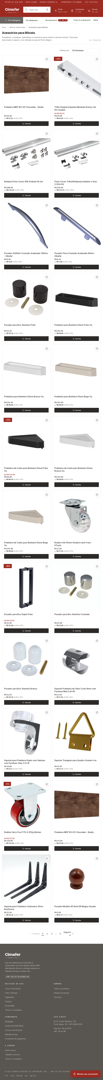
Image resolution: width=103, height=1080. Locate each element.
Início (4, 27)
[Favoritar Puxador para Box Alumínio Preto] (46, 277)
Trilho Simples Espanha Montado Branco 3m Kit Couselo (75, 108)
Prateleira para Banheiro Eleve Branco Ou (24, 396)
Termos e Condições (13, 1010)
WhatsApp (9, 1022)
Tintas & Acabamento (82, 20)
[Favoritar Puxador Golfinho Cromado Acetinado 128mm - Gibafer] (46, 205)
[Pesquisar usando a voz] (47, 10)
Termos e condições (13, 1059)
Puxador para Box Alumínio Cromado (72, 614)
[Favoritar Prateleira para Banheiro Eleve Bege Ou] (97, 348)
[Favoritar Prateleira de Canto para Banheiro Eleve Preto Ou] (46, 420)
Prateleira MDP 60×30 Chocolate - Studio (24, 107)
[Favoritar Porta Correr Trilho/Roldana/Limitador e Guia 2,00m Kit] (97, 133)
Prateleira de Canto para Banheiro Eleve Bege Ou (26, 544)
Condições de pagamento (15, 1039)
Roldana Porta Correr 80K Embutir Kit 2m (23, 181)
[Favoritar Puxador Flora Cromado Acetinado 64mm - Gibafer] (97, 205)
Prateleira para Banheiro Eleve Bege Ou (73, 396)
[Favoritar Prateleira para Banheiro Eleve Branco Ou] (46, 348)
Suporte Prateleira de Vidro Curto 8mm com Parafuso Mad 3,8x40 (75, 690)
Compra (8, 1001)
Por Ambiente (32, 20)
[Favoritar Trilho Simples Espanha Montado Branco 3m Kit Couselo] (97, 59)
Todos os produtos (61, 989)
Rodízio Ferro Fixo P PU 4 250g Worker (22, 832)
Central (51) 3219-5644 (14, 1026)
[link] (35, 933)
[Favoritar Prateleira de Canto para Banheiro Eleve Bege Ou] (46, 494)
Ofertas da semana (61, 993)
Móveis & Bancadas (17, 27)
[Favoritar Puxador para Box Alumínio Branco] (46, 640)
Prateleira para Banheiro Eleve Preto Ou (73, 325)
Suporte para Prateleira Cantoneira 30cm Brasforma (23, 907)
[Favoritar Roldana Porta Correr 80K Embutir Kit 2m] (46, 133)
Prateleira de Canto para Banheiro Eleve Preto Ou (26, 469)
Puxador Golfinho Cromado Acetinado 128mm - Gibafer (26, 254)
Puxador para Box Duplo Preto (18, 614)
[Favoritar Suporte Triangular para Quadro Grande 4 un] (97, 712)
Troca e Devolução (13, 989)
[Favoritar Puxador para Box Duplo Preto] (46, 566)
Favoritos (57, 997)
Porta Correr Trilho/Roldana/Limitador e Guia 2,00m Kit (75, 183)
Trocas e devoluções (13, 1030)
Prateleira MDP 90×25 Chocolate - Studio (74, 832)
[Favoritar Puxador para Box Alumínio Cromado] (97, 566)
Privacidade (9, 1006)
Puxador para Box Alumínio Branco (20, 688)
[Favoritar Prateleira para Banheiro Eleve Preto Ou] (97, 277)
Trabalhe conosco (12, 1055)
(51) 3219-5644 (91, 2)
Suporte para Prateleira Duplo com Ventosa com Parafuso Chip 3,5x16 (24, 761)
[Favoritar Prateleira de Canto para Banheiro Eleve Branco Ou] (97, 420)
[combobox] (36, 10)
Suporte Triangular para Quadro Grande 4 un (75, 760)
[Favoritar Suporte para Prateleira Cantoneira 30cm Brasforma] (46, 858)
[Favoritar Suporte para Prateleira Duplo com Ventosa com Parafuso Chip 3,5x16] (46, 712)
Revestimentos (56, 20)
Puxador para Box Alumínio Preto (20, 325)
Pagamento (9, 997)
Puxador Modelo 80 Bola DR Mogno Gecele (75, 906)
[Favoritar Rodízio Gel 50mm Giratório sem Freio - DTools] (97, 494)
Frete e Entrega (11, 993)
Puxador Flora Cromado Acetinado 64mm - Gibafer (74, 254)
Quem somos (10, 1050)
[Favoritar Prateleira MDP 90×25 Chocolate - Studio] (97, 784)
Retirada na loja (11, 1034)
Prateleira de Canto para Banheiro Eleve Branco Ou (73, 469)
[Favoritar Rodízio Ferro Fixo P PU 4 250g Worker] (46, 784)
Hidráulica (97, 20)
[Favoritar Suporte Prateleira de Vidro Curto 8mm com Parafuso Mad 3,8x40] (97, 640)
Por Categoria (14, 20)
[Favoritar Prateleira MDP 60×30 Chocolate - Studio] (46, 59)
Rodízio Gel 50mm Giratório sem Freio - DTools (73, 544)
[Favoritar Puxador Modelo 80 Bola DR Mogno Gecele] (97, 858)
